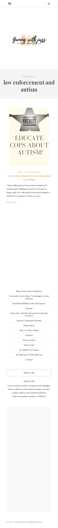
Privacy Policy (29, 340)
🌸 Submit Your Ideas (29, 350)
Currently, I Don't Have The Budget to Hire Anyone (29, 297)
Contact (29, 359)
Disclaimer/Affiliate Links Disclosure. (29, 303)
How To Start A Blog (29, 330)
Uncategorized (32, 172)
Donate (29, 308)
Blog (20, 172)
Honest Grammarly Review (29, 320)
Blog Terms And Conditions (29, 291)
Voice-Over (29, 345)
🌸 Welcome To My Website (29, 354)
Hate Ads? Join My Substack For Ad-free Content (29, 314)
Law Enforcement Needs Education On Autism (29, 177)
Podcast (29, 335)
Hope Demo (29, 325)
